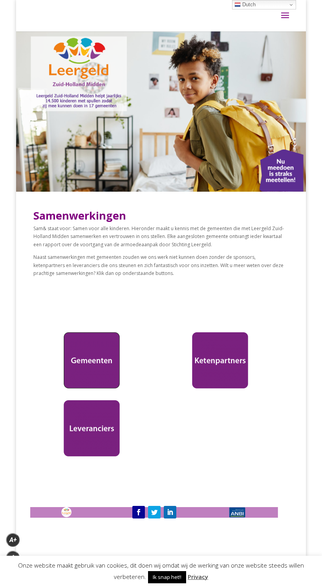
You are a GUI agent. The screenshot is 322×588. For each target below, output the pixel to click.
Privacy (198, 577)
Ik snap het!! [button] (167, 577)
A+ (12, 540)
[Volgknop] (138, 512)
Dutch (248, 4)
